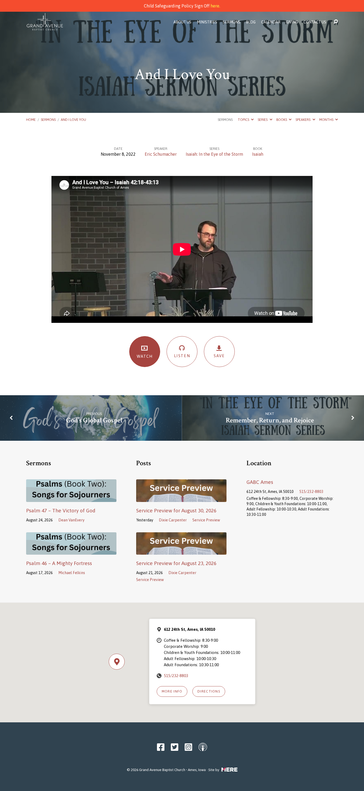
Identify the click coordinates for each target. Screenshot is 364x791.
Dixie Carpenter (173, 520)
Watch (145, 356)
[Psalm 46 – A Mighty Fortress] (71, 550)
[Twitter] (174, 747)
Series (263, 120)
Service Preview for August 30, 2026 (176, 510)
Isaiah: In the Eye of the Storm (214, 154)
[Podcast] (203, 747)
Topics (244, 120)
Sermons (231, 22)
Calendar (270, 22)
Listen (182, 355)
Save (219, 355)
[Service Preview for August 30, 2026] (181, 498)
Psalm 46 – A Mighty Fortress (59, 563)
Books (282, 120)
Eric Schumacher (161, 154)
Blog (251, 22)
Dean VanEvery (71, 520)
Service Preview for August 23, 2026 (176, 563)
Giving (292, 22)
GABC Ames (259, 482)
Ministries (207, 22)
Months (326, 120)
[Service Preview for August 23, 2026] (181, 550)
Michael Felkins (71, 573)
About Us (182, 22)
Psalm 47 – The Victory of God (60, 510)
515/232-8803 (311, 491)
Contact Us (315, 22)
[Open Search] (336, 22)
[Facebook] (160, 747)
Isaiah (257, 154)
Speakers (303, 120)
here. (215, 5)
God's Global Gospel (94, 420)
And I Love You (73, 120)
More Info (172, 691)
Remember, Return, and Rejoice (270, 420)
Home (31, 120)
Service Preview (206, 520)
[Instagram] (188, 747)
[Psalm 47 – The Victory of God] (71, 498)
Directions (208, 691)
